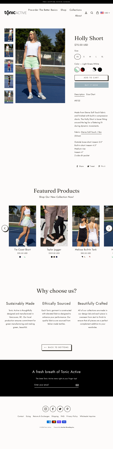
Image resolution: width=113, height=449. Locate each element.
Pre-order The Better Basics (42, 10)
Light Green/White (76, 69)
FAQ (62, 416)
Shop (63, 10)
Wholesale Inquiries (87, 416)
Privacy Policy (72, 416)
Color (86, 63)
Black (99, 69)
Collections (76, 10)
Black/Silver (94, 69)
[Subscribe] (77, 385)
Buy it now (91, 85)
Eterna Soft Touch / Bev (91, 132)
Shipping (55, 416)
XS (77, 56)
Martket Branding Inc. (67, 427)
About (78, 15)
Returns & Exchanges (41, 416)
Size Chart (90, 94)
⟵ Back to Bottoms (56, 347)
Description (79, 94)
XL (102, 56)
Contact (21, 416)
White (88, 69)
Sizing (28, 416)
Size (76, 50)
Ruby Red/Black (82, 69)
